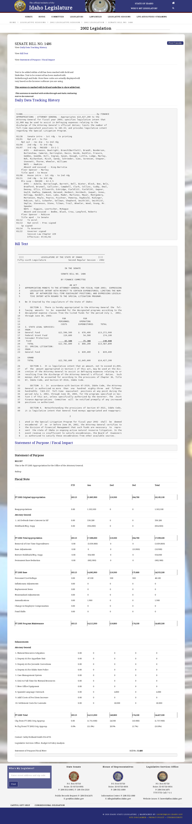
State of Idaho (144, 3)
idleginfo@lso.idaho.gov (119, 798)
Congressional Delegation (50, 805)
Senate (29, 16)
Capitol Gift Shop (20, 805)
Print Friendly (175, 43)
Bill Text (24, 53)
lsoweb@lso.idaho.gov (171, 798)
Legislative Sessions (119, 16)
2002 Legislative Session (65, 22)
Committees (57, 16)
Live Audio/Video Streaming (152, 16)
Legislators (76, 16)
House (42, 16)
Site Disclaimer (137, 817)
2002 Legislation (94, 22)
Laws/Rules (95, 16)
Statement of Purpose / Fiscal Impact (37, 59)
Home (13, 22)
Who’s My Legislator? (144, 8)
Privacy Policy (156, 817)
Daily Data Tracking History (33, 47)
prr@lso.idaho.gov (75, 798)
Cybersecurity (175, 817)
